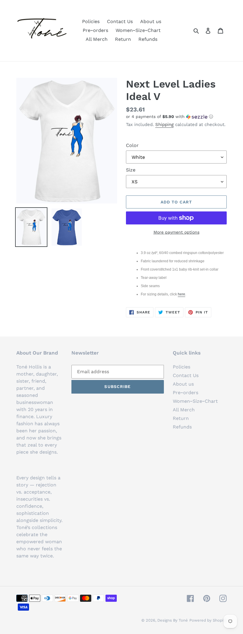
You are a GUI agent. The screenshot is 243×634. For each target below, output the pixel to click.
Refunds (182, 427)
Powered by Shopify (208, 620)
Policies (181, 367)
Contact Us (186, 375)
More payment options (176, 232)
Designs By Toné (172, 620)
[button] (169, 116)
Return (181, 418)
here (181, 294)
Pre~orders (185, 392)
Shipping (164, 124)
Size (130, 170)
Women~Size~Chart (195, 401)
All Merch (184, 410)
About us (183, 384)
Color (132, 145)
